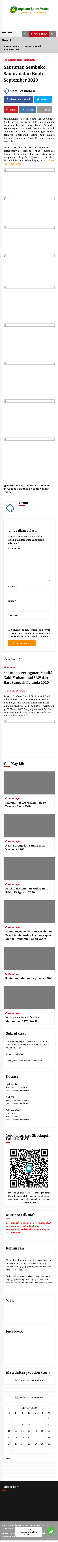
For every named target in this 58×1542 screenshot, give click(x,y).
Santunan (29, 59)
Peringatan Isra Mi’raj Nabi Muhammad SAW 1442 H (23, 1019)
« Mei (8, 1458)
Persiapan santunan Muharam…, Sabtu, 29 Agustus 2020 (26, 890)
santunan (24, 488)
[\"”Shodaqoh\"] (29, 1167)
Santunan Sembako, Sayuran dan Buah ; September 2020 (25, 73)
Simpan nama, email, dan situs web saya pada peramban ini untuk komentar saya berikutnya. (30, 633)
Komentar (14, 548)
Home (5, 1533)
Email (12, 601)
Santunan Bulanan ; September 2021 (29, 978)
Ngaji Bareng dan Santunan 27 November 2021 (25, 847)
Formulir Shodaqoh (12, 1536)
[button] (25, 34)
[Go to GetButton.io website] (51, 1539)
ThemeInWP (7, 1528)
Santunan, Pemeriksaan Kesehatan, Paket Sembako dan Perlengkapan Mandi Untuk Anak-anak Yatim (28, 935)
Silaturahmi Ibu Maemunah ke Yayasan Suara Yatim (25, 804)
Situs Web (13, 615)
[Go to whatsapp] (50, 1531)
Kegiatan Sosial (13, 59)
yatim (7, 492)
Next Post (10, 659)
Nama (12, 586)
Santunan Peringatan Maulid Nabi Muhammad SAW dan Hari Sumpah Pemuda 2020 (28, 678)
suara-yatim (40, 488)
